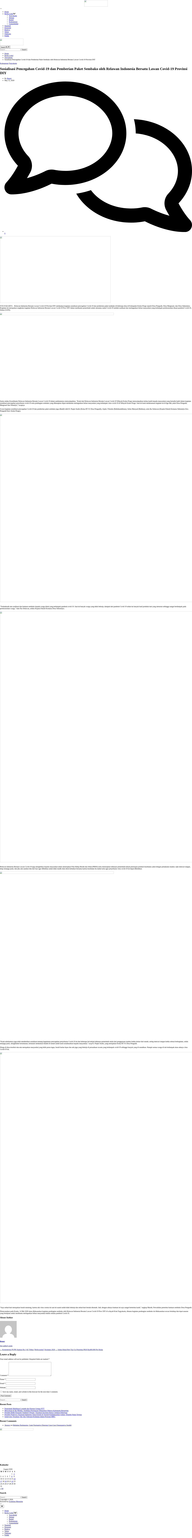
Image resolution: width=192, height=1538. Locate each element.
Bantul (11, 20)
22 (12, 1481)
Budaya (7, 30)
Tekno (6, 32)
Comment (4, 1375)
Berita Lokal (8, 14)
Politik (6, 36)
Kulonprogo (13, 22)
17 (1, 1481)
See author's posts (6, 1346)
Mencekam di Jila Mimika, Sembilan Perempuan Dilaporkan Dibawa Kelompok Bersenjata (36, 1411)
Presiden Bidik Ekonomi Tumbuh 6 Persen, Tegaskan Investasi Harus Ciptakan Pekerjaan (35, 1413)
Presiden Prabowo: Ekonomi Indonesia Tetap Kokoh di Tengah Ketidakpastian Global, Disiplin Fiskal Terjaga (43, 1415)
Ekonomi (7, 28)
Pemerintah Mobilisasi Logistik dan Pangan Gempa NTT (24, 1409)
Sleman (11, 18)
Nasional (7, 26)
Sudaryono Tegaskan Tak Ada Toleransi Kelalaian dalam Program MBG (29, 1417)
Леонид (7, 1425)
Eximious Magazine (16, 1501)
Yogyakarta (13, 16)
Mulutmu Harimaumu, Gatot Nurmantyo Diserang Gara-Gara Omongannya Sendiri (42, 1425)
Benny (9, 78)
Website (3, 1388)
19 (6, 1481)
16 (14, 1479)
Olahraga (7, 34)
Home (6, 12)
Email (2, 1383)
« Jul (1, 1489)
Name (3, 1379)
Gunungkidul (13, 24)
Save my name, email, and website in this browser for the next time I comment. (30, 1392)
